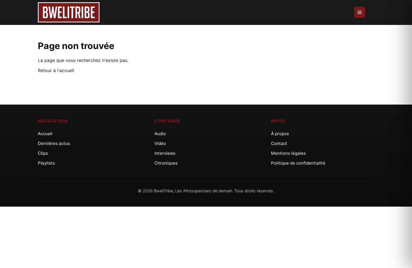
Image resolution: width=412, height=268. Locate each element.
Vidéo (160, 143)
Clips (43, 153)
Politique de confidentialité (298, 163)
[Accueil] (68, 12)
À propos (280, 133)
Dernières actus (54, 143)
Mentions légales (288, 153)
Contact (279, 143)
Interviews (164, 153)
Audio (160, 133)
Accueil (45, 133)
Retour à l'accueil (56, 70)
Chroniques (166, 163)
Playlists (46, 163)
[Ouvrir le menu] (359, 12)
